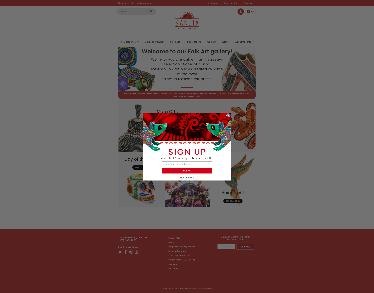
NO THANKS (187, 177)
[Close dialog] (228, 115)
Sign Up (187, 170)
